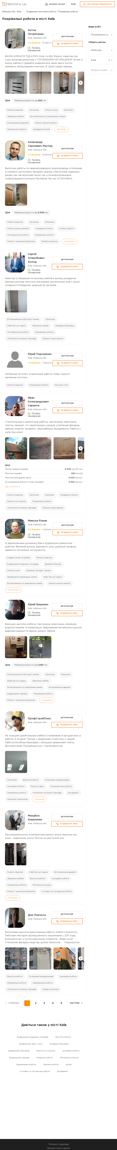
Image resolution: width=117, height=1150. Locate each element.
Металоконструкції (42, 885)
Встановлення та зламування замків (47, 116)
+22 (13, 590)
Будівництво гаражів (17, 694)
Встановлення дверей (18, 123)
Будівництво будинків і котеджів (23, 564)
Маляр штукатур (50, 241)
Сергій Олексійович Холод (36, 258)
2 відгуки (46, 529)
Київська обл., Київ (11, 12)
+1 (39, 799)
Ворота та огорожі (16, 501)
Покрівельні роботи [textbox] (100, 35)
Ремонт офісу (37, 786)
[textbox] (100, 70)
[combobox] (101, 35)
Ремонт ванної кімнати (46, 123)
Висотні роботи (30, 780)
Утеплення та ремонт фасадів (21, 338)
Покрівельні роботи (44, 235)
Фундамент (73, 793)
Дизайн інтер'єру (53, 564)
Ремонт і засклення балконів (21, 241)
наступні (74, 1003)
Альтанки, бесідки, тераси (38, 570)
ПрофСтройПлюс (39, 718)
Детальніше (67, 36)
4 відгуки (46, 363)
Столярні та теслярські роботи (57, 891)
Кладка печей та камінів (18, 558)
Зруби (69, 1064)
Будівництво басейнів (19, 1051)
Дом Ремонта (37, 915)
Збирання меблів (15, 116)
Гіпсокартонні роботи (18, 235)
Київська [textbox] (96, 50)
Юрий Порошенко (40, 354)
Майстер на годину (16, 326)
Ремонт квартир (15, 110)
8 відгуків (47, 155)
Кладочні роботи (45, 1058)
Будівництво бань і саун (30, 1044)
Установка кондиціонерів (57, 780)
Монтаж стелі (61, 385)
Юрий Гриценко (38, 604)
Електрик (68, 110)
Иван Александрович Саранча (38, 402)
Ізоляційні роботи (15, 786)
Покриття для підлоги (53, 338)
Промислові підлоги (16, 129)
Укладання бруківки (64, 326)
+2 (69, 241)
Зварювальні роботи (43, 983)
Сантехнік (34, 110)
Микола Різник (37, 521)
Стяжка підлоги (66, 228)
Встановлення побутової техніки (23, 319)
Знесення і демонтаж (17, 799)
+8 (61, 129)
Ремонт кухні (51, 110)
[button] (80, 83)
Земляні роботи (50, 1064)
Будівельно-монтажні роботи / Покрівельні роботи (52, 12)
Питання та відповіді (59, 1144)
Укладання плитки (41, 129)
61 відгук (46, 43)
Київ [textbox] (100, 60)
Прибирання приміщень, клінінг (22, 577)
